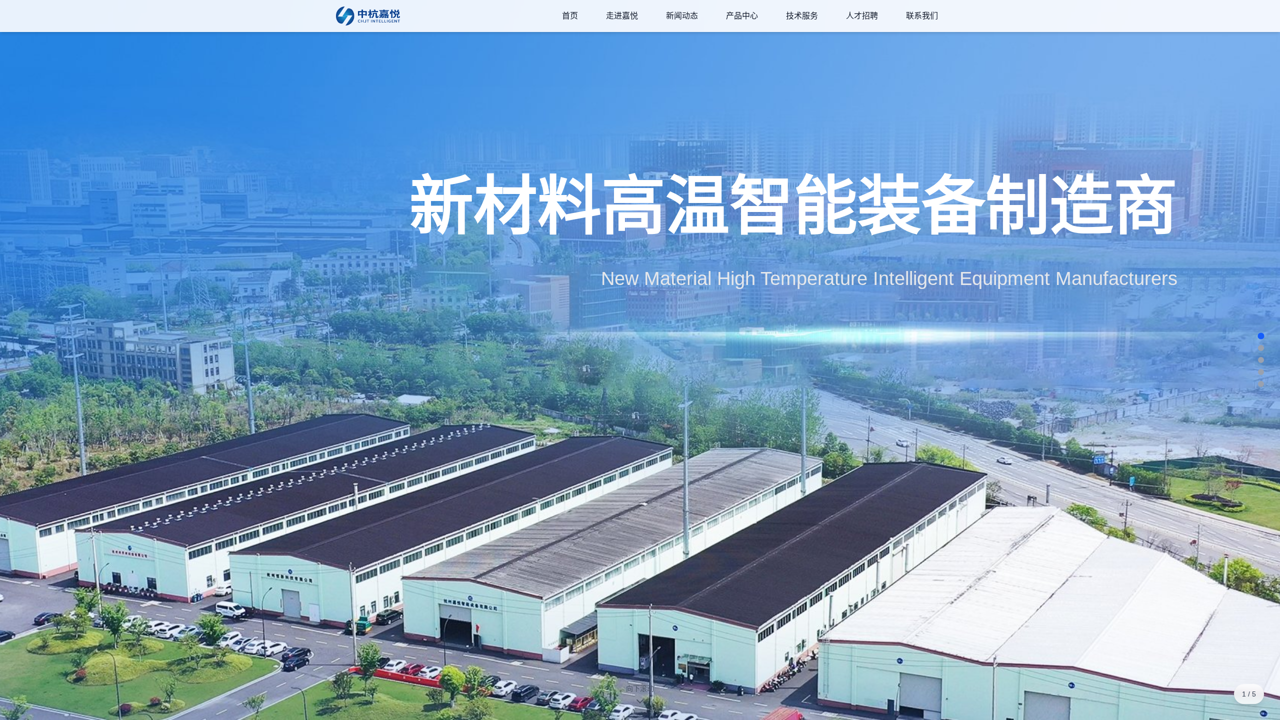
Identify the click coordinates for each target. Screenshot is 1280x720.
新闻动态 (682, 16)
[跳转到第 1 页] (1261, 335)
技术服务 (802, 16)
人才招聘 (862, 16)
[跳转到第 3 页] (1261, 360)
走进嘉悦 (622, 16)
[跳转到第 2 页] (1261, 348)
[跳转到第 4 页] (1261, 372)
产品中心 (742, 16)
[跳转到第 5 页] (1261, 384)
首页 (570, 16)
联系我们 (922, 16)
